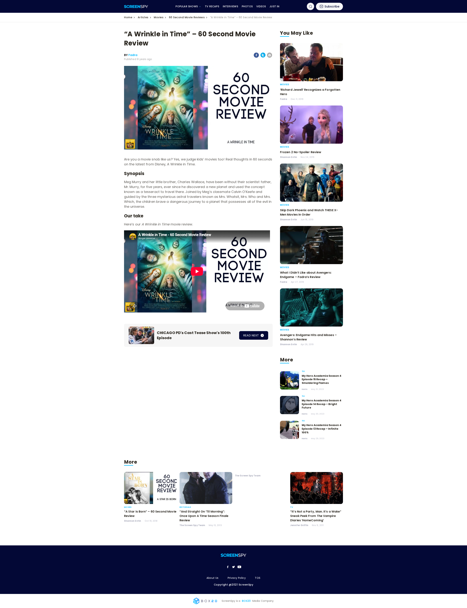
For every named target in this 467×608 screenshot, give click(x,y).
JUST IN (274, 6)
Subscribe (332, 6)
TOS (257, 578)
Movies (158, 17)
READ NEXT (251, 335)
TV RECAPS (212, 6)
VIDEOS (261, 6)
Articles (143, 17)
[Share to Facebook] (256, 57)
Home (128, 17)
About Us (212, 578)
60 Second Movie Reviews (187, 17)
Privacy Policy (237, 578)
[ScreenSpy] (136, 6)
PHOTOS (247, 6)
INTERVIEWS (230, 6)
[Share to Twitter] (263, 57)
